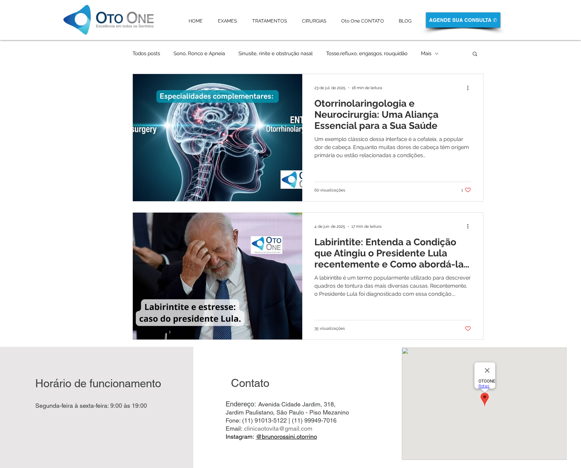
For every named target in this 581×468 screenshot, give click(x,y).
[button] (475, 54)
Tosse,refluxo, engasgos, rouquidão (367, 53)
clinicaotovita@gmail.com (278, 428)
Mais (426, 53)
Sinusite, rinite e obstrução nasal (275, 53)
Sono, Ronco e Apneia (199, 53)
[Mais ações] (470, 88)
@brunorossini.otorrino (286, 436)
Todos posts (146, 53)
